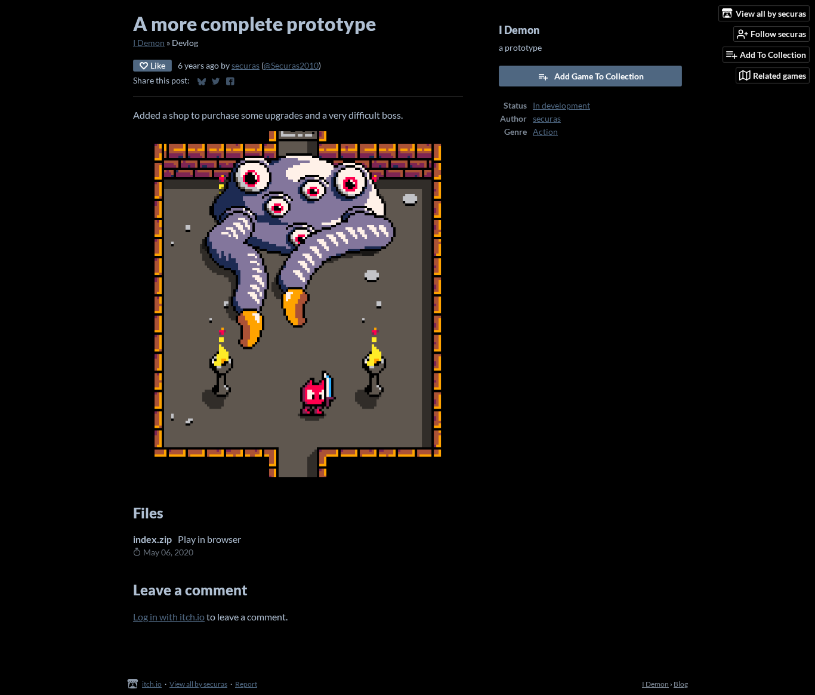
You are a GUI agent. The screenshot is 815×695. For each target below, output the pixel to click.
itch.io (152, 683)
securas (245, 65)
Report (246, 683)
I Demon (149, 43)
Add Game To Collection (599, 76)
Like (157, 65)
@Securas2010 (291, 65)
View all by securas (198, 683)
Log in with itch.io (169, 616)
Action (545, 132)
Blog (681, 683)
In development (561, 105)
